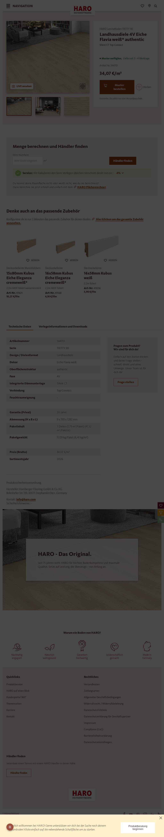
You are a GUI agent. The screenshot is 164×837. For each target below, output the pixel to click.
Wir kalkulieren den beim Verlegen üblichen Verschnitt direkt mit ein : (73, 173)
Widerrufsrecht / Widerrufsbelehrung (103, 703)
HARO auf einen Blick (17, 690)
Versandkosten (92, 684)
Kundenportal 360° (16, 697)
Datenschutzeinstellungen (98, 742)
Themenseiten (13, 703)
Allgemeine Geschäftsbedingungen (102, 697)
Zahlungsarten (91, 690)
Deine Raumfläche (21, 155)
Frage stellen (126, 382)
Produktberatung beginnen (137, 827)
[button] (161, 505)
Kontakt (10, 716)
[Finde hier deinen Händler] (149, 6)
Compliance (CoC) (93, 729)
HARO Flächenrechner (91, 187)
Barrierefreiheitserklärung (98, 735)
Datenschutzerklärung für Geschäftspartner (107, 716)
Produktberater (14, 684)
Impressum (90, 722)
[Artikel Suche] (155, 6)
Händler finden (122, 161)
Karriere (10, 710)
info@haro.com (26, 499)
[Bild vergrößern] (83, 86)
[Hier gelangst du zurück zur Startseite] (82, 794)
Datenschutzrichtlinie (95, 710)
